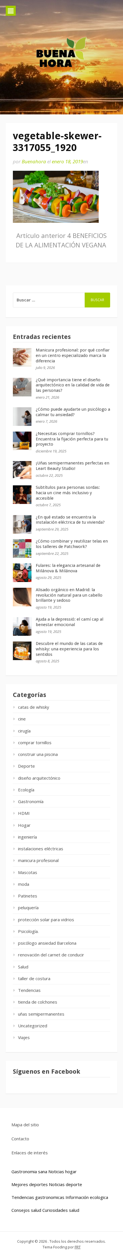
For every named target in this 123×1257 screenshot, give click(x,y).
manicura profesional (38, 860)
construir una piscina (38, 754)
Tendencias (29, 990)
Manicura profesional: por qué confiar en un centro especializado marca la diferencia (73, 355)
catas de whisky (33, 707)
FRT (78, 1247)
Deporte (26, 766)
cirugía (24, 731)
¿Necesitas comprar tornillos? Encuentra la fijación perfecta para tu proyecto (72, 439)
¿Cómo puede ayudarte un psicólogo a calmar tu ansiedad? (73, 412)
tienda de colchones (37, 1002)
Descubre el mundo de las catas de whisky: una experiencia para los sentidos (69, 649)
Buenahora (34, 161)
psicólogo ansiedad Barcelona (47, 943)
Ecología (26, 790)
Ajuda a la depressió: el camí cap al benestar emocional (69, 622)
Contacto (20, 1138)
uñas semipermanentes (41, 1014)
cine (22, 719)
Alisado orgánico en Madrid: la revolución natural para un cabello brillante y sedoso (69, 595)
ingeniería (27, 837)
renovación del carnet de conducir (51, 955)
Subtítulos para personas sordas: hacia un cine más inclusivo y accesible (68, 493)
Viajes (24, 1037)
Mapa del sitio (25, 1124)
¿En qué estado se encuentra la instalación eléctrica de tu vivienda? (70, 520)
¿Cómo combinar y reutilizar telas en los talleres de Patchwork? (72, 544)
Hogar (24, 825)
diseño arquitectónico (39, 778)
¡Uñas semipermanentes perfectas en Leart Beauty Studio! (72, 465)
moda (23, 884)
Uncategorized (32, 1025)
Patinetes (27, 896)
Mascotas (27, 872)
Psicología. (28, 931)
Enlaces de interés (29, 1152)
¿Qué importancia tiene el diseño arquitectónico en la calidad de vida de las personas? (73, 385)
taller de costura (34, 978)
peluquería (28, 907)
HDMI (24, 813)
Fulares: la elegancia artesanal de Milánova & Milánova (68, 568)
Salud (23, 967)
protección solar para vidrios (46, 919)
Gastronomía (30, 801)
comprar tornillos (34, 742)
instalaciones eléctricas (40, 848)
